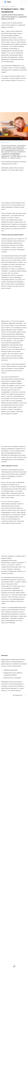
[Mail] (5, 2)
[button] (14, 126)
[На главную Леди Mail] (8, 2)
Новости (13, 6)
